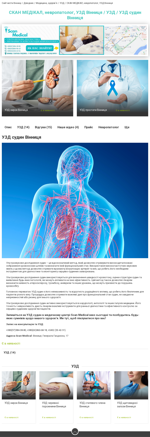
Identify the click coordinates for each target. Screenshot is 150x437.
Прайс (88, 127)
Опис (8, 127)
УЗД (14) (23, 127)
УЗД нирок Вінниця (16, 109)
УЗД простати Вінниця (93, 109)
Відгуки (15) (43, 127)
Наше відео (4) (68, 127)
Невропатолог (108, 127)
